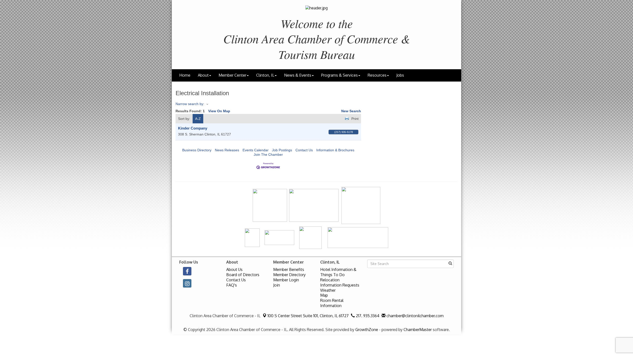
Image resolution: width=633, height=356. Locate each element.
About (203, 75)
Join (276, 285)
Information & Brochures (335, 150)
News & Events (297, 75)
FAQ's (231, 285)
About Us (234, 269)
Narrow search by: (190, 104)
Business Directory (196, 150)
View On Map (219, 111)
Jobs (400, 75)
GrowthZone (366, 329)
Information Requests (339, 285)
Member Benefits (288, 269)
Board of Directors (242, 274)
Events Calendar (256, 150)
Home (184, 75)
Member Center (232, 75)
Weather (328, 290)
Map (324, 295)
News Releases (227, 150)
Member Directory (289, 274)
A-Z (198, 119)
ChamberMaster (418, 329)
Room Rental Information (331, 303)
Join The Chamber (268, 154)
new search (351, 111)
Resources (377, 75)
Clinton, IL (265, 75)
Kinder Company (192, 128)
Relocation (329, 279)
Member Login (286, 279)
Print (355, 119)
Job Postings (282, 150)
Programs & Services (339, 75)
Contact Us (304, 150)
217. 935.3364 (367, 315)
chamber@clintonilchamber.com (414, 315)
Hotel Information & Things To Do (338, 272)
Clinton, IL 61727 (308, 315)
